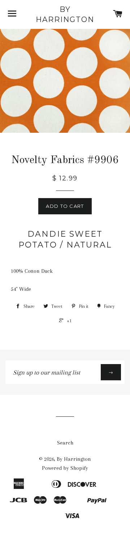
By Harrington (65, 14)
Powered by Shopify (65, 468)
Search (65, 442)
